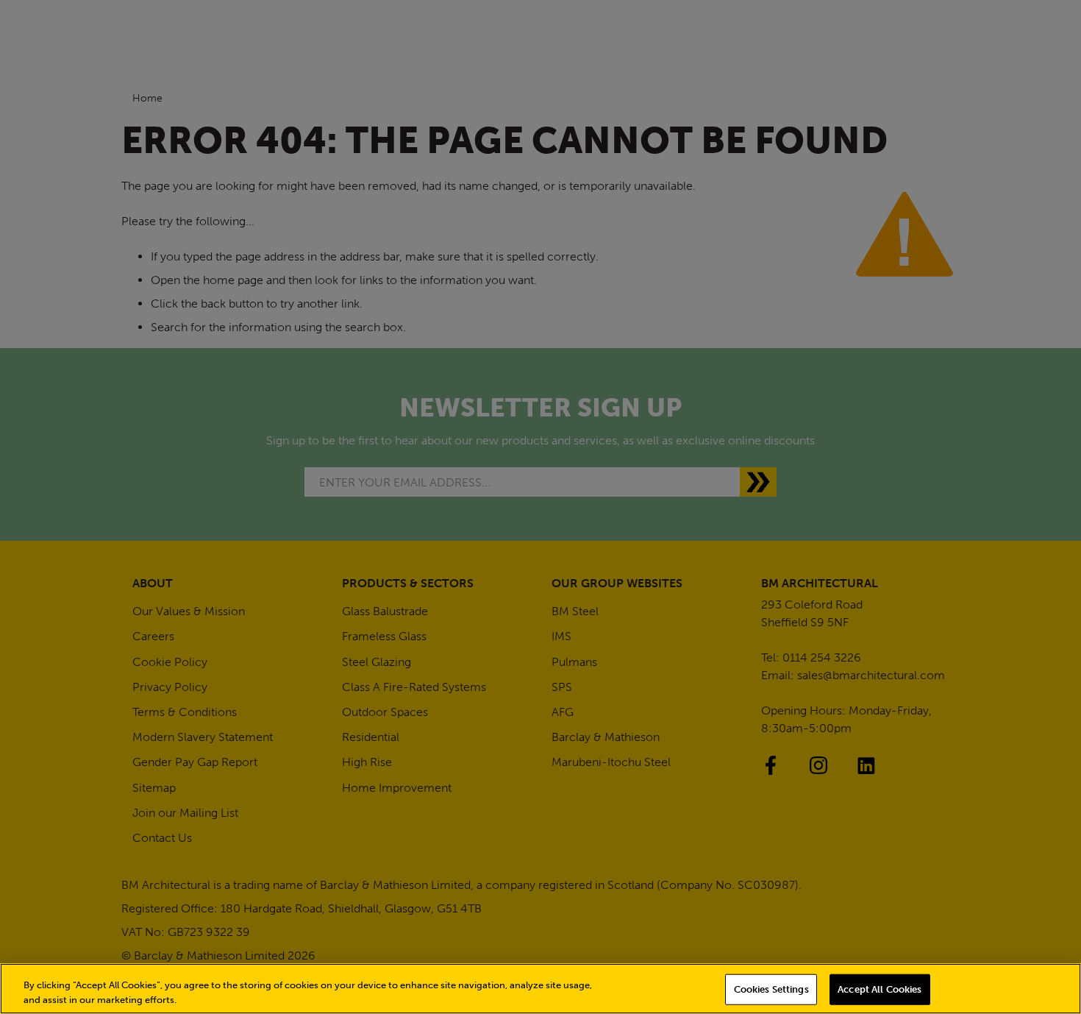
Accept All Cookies (879, 989)
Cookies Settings (771, 989)
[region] (540, 988)
